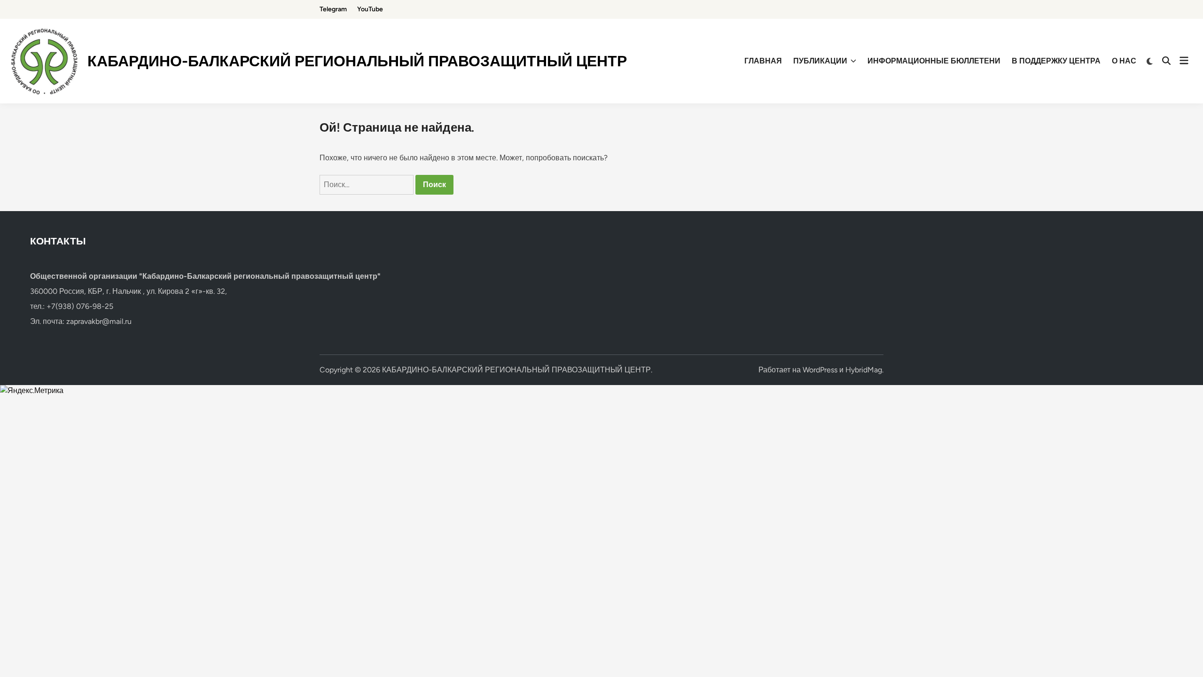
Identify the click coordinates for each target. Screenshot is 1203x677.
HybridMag (863, 369)
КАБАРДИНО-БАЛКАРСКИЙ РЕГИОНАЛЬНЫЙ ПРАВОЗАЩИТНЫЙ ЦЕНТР (357, 61)
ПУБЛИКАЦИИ (820, 60)
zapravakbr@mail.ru (99, 321)
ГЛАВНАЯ (763, 60)
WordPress (820, 369)
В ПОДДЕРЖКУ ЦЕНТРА (1056, 60)
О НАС (1124, 60)
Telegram (333, 9)
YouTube (370, 9)
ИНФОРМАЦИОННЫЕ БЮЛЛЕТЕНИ (933, 60)
